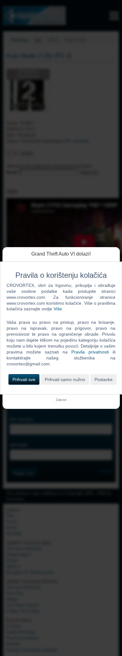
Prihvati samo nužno (65, 379)
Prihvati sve (24, 379)
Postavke (103, 379)
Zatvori (61, 400)
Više (57, 308)
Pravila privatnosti (90, 351)
